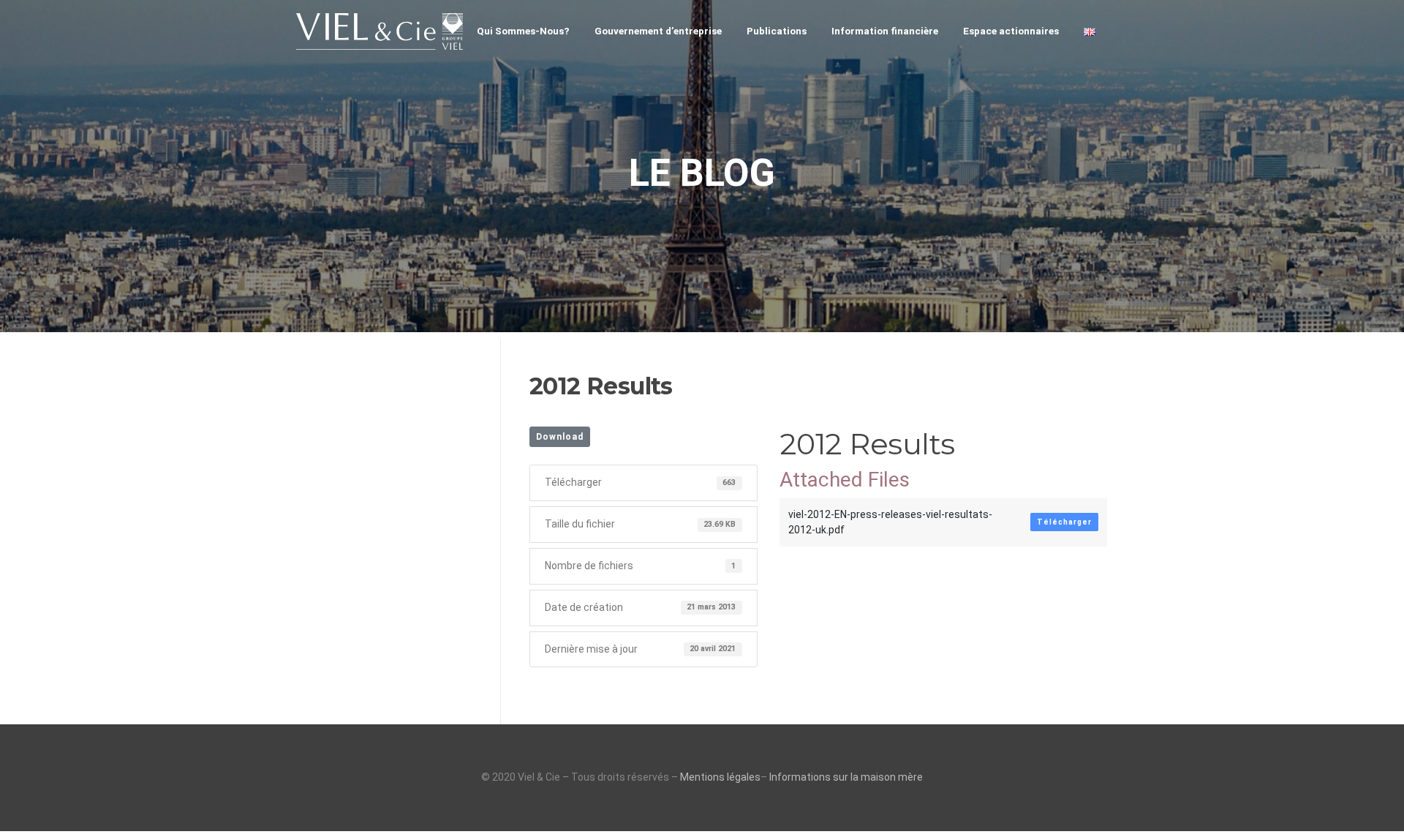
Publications (777, 31)
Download (560, 437)
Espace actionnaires (1011, 31)
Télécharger (1064, 522)
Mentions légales (720, 777)
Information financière (884, 31)
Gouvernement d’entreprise (658, 31)
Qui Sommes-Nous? (523, 31)
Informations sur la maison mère (846, 777)
